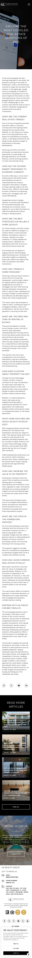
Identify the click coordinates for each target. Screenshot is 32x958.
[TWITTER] (13, 921)
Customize (16, 948)
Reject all (16, 943)
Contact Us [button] (16, 854)
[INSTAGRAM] (9, 921)
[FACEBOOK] (4, 921)
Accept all (16, 953)
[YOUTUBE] (18, 921)
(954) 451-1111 (10, 882)
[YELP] (23, 921)
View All (16, 807)
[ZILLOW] (27, 921)
